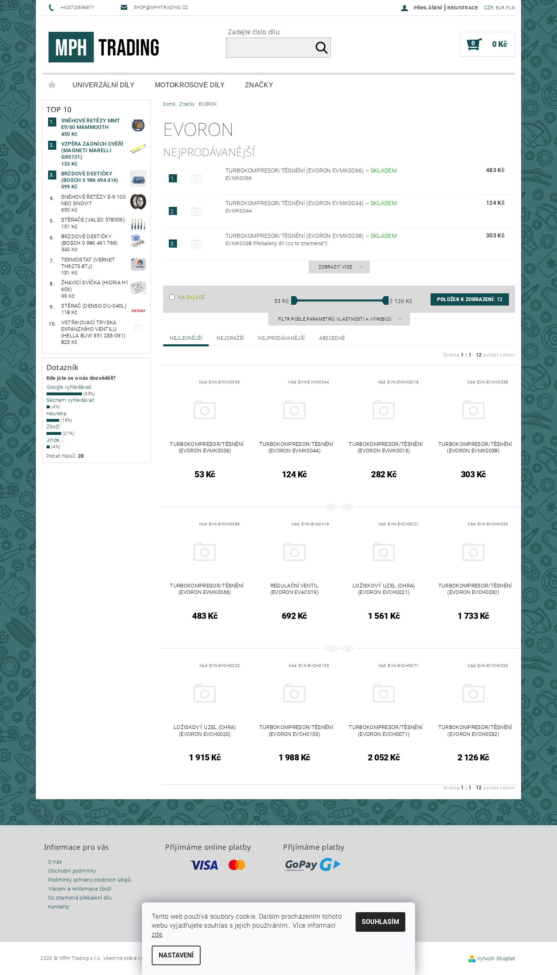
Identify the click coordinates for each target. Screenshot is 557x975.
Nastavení (176, 955)
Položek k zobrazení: (469, 299)
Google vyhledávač (69, 387)
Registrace (462, 7)
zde (157, 934)
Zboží (53, 426)
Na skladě (191, 297)
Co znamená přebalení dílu (80, 898)
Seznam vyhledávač (70, 400)
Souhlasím (380, 922)
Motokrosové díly (190, 85)
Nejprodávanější (281, 338)
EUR (500, 8)
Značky (259, 85)
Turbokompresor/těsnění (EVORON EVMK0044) (311, 203)
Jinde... (55, 440)
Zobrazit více (335, 267)
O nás (55, 862)
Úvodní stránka (52, 85)
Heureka (56, 413)
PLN (510, 8)
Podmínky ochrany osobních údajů (89, 880)
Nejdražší (230, 338)
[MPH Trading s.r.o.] (107, 48)
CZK (489, 7)
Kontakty (58, 907)
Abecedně (332, 338)
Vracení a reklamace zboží (80, 889)
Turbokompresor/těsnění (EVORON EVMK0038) (311, 236)
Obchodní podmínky (72, 871)
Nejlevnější (186, 338)
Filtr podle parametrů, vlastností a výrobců (335, 319)
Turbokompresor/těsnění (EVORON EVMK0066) (311, 170)
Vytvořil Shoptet (496, 958)
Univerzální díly (104, 85)
